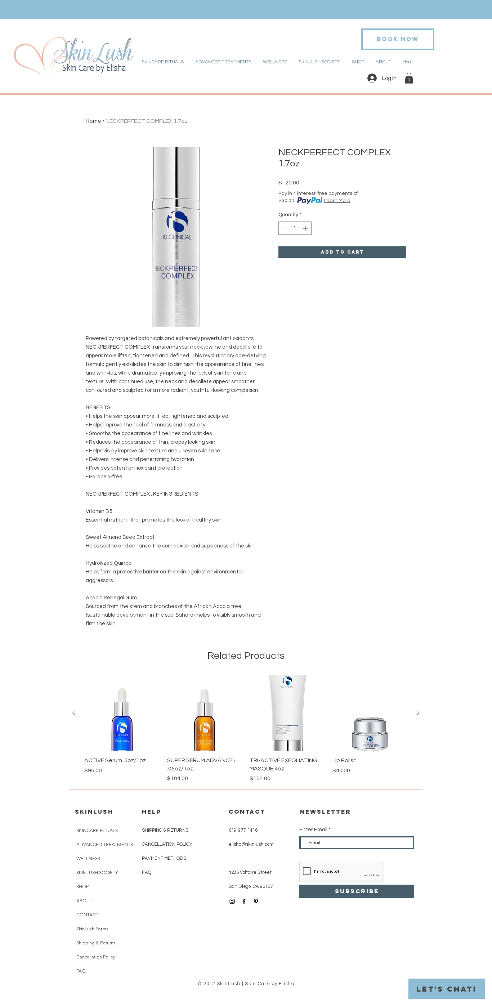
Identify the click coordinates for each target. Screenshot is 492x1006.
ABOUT (84, 900)
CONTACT (87, 914)
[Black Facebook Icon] (244, 901)
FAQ (81, 971)
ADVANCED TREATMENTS (104, 844)
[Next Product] (418, 712)
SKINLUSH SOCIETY (97, 872)
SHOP (82, 886)
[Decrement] (284, 228)
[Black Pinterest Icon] (255, 901)
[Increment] (305, 228)
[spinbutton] (295, 228)
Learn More (337, 200)
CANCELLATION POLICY (167, 844)
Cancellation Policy (95, 957)
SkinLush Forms (92, 928)
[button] (408, 78)
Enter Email (313, 829)
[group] (246, 729)
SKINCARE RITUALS (97, 830)
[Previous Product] (74, 712)
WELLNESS (88, 858)
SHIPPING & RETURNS (165, 830)
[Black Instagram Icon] (232, 901)
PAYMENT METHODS (164, 858)
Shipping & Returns (96, 942)
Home (93, 121)
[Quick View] (122, 713)
